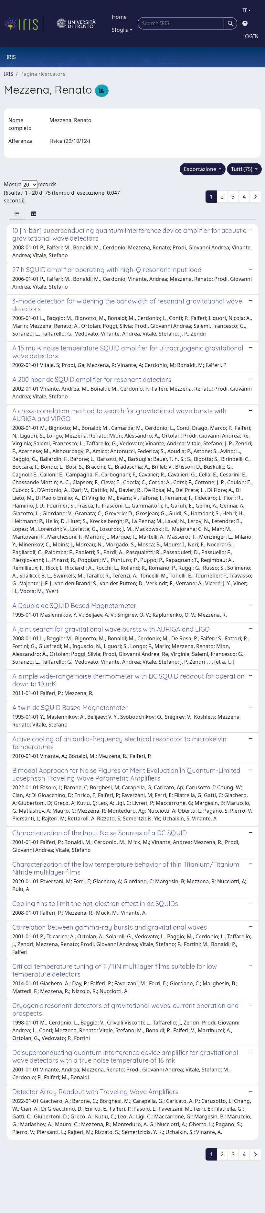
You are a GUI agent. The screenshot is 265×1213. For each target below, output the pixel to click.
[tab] (17, 213)
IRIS (8, 73)
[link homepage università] (76, 23)
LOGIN (250, 36)
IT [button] (244, 10)
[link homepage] (23, 23)
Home (119, 16)
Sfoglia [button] (120, 29)
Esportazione (200, 169)
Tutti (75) (242, 169)
